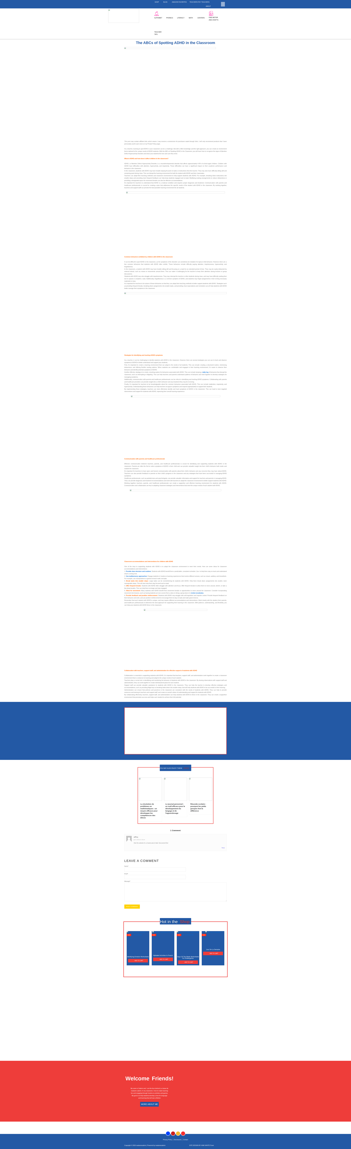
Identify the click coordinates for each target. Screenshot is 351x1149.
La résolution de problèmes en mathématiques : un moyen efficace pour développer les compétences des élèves (148, 811)
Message (127, 881)
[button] (223, 4)
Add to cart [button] (139, 960)
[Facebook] (218, 4)
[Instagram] (220, 4)
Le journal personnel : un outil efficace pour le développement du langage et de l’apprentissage (175, 808)
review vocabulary (196, 593)
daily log (205, 372)
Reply (223, 847)
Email (126, 873)
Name (126, 866)
